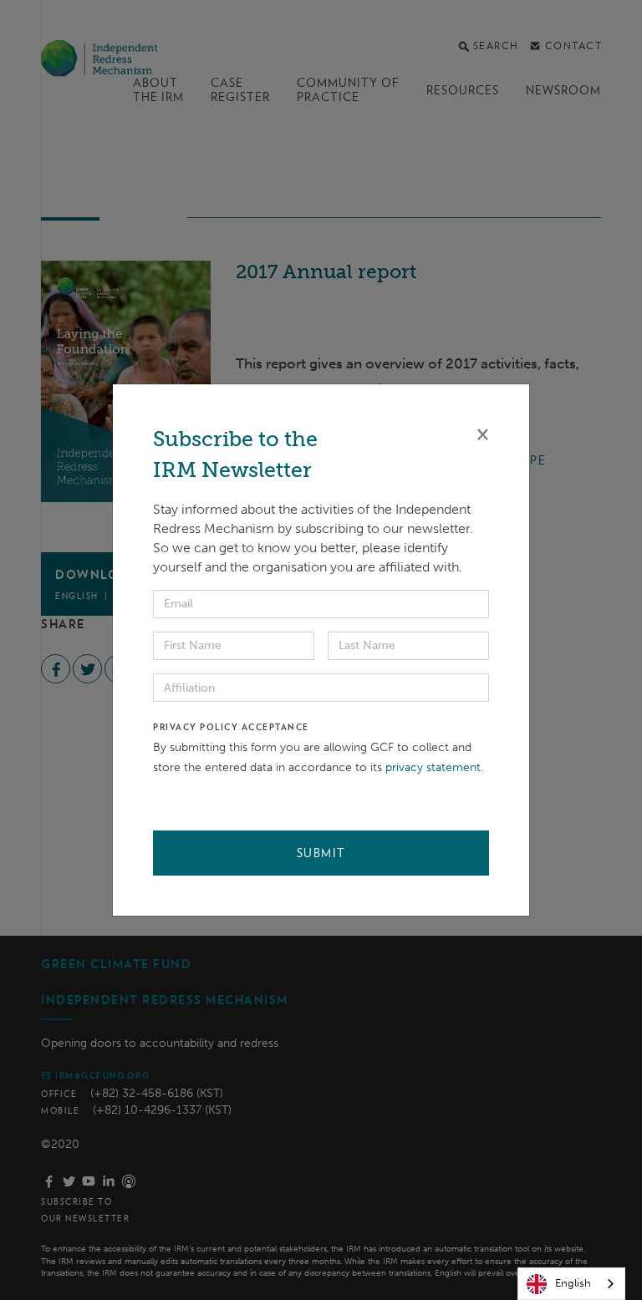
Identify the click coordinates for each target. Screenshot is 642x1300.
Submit (321, 853)
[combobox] (571, 1283)
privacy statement (433, 767)
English (573, 1283)
